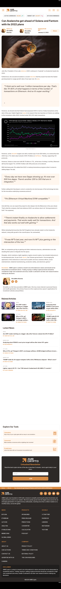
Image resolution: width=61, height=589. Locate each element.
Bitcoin (4, 514)
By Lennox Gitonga (21, 322)
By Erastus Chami (51, 322)
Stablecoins (6, 529)
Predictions (26, 522)
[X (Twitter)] (12, 281)
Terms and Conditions (30, 550)
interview (33, 76)
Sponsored (26, 514)
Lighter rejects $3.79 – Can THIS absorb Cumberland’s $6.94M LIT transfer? (27, 368)
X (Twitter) (46, 514)
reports (24, 257)
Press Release (26, 518)
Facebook (45, 518)
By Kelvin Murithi (51, 310)
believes (23, 71)
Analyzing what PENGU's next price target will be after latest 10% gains (52, 306)
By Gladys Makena (8, 370)
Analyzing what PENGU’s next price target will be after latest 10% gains (25, 342)
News (17, 302)
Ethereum (5, 518)
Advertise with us (8, 557)
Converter (25, 526)
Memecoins (49, 302)
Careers (4, 561)
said (38, 79)
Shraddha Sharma (10, 31)
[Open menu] (3, 10)
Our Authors (6, 550)
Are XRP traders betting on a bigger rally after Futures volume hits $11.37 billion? (22, 306)
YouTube (45, 529)
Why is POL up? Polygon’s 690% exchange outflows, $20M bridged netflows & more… (30, 351)
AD (58, 0)
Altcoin (18, 314)
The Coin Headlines (28, 557)
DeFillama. (38, 156)
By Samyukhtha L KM (21, 310)
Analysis (5, 526)
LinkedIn (45, 522)
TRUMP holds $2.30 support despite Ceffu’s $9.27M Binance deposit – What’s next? (29, 359)
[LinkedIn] (16, 281)
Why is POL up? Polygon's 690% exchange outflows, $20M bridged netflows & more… (22, 318)
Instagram (45, 526)
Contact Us (6, 553)
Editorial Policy (27, 553)
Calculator (26, 529)
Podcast (25, 533)
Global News (6, 537)
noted (24, 113)
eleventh (14, 153)
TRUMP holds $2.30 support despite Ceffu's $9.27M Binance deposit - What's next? (52, 318)
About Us (5, 546)
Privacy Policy (27, 546)
